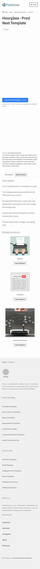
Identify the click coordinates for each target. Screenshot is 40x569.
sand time (5, 164)
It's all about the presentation (21, 558)
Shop (10, 12)
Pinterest (6, 545)
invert (18, 157)
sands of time (27, 164)
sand (25, 161)
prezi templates (27, 159)
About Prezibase (7, 465)
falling (30, 155)
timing (17, 166)
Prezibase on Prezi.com (10, 482)
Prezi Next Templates (20, 12)
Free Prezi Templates (9, 459)
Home (6, 12)
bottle (7, 155)
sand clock (31, 161)
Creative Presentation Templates (13, 435)
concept (22, 155)
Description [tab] (9, 175)
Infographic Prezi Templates (11, 471)
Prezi (32, 389)
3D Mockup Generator (9, 488)
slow (3, 166)
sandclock (12, 164)
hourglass (12, 157)
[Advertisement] (20, 128)
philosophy (9, 159)
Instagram (6, 534)
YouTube (5, 528)
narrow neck (24, 157)
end (26, 155)
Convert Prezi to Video (9, 429)
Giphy (4, 540)
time (12, 166)
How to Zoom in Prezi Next (11, 412)
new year (31, 157)
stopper (8, 166)
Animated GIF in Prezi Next (11, 423)
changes (12, 155)
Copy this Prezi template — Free (15, 100)
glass (34, 155)
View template (20, 263)
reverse (13, 161)
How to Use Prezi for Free (10, 440)
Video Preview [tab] (21, 175)
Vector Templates (8, 476)
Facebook (6, 522)
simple (34, 164)
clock (17, 155)
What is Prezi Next (8, 418)
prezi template (17, 159)
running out (19, 161)
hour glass (5, 157)
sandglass (19, 164)
